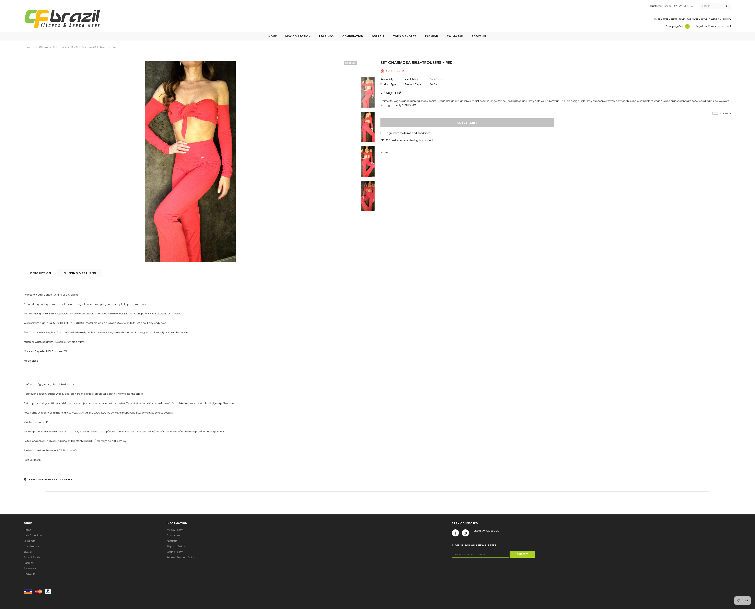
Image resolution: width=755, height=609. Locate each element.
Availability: (387, 79)
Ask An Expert (64, 479)
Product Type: (388, 84)
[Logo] (62, 19)
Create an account (719, 26)
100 (388, 140)
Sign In (700, 26)
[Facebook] (455, 532)
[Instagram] (465, 532)
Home (27, 47)
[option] (190, 161)
